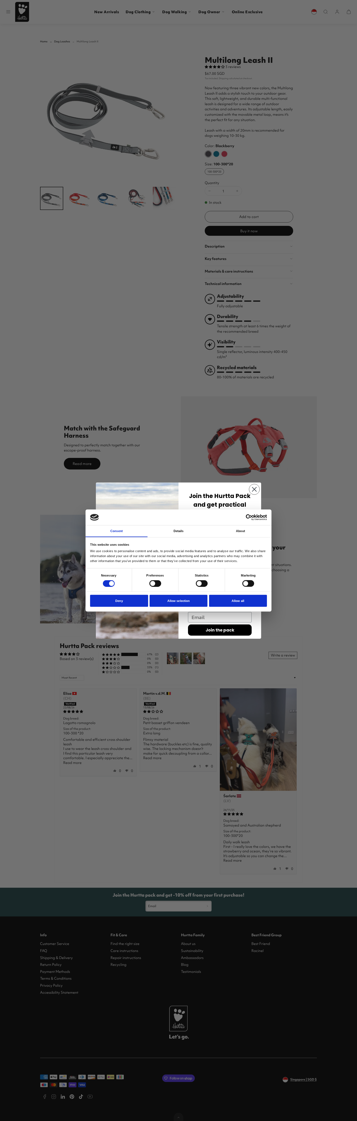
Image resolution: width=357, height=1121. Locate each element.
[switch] (155, 583)
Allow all (238, 600)
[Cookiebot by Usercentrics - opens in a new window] (249, 517)
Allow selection (178, 600)
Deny (119, 600)
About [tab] (240, 531)
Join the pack (220, 630)
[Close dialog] (254, 489)
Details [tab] (179, 531)
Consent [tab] (116, 531)
